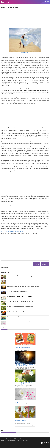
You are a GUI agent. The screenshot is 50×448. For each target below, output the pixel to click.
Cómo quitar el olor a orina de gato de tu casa (18, 317)
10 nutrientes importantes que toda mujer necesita (19, 311)
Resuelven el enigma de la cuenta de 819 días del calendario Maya (23, 286)
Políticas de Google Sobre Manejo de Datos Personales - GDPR (14, 440)
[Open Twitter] (44, 443)
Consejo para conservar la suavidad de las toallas (19, 322)
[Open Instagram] (46, 443)
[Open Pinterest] (48, 443)
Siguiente (33, 425)
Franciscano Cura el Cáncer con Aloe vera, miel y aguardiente (21, 276)
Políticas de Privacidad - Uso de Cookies (13, 438)
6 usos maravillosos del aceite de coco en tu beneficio (20, 296)
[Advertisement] (25, 18)
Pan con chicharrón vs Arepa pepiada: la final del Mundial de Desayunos (25, 346)
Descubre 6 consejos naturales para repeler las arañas (20, 306)
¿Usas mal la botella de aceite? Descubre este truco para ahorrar (22, 281)
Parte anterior (25, 52)
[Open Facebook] (42, 443)
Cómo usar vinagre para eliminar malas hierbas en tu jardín (21, 301)
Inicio (25, 425)
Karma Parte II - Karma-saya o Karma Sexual (17, 291)
